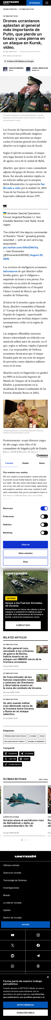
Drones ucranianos (36, 741)
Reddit (26, 759)
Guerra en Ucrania (11, 817)
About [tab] (42, 463)
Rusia (42, 736)
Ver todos (43, 779)
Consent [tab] (9, 463)
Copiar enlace (14, 764)
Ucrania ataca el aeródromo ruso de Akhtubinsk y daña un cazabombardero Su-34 (23, 822)
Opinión (7, 910)
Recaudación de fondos (14, 741)
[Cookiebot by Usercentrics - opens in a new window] (36, 456)
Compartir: (9, 748)
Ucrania (32, 736)
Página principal (10, 9)
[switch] (44, 516)
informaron (10, 271)
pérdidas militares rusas (15, 736)
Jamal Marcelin (40, 68)
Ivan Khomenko (16, 68)
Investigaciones (11, 887)
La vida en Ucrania (12, 902)
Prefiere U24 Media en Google (20, 61)
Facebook (12, 753)
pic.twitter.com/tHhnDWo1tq (20, 247)
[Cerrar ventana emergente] (48, 977)
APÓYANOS (34, 2)
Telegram (29, 753)
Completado (23, 625)
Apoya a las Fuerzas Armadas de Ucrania (23, 604)
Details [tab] (25, 463)
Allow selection (25, 553)
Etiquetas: (8, 730)
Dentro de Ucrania (12, 917)
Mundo (6, 895)
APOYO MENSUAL (25, 1004)
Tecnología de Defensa (15, 880)
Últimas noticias (26, 9)
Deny (25, 562)
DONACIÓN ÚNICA (25, 1012)
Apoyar (25, 924)
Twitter (12, 759)
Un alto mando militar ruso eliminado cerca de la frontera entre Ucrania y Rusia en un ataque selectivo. (18, 708)
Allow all (26, 544)
